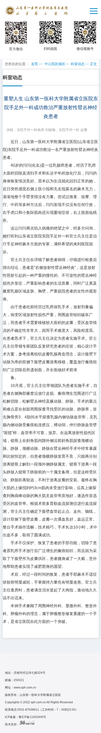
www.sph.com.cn (25, 687)
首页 (34, 64)
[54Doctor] (27, 724)
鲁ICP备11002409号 (32, 717)
